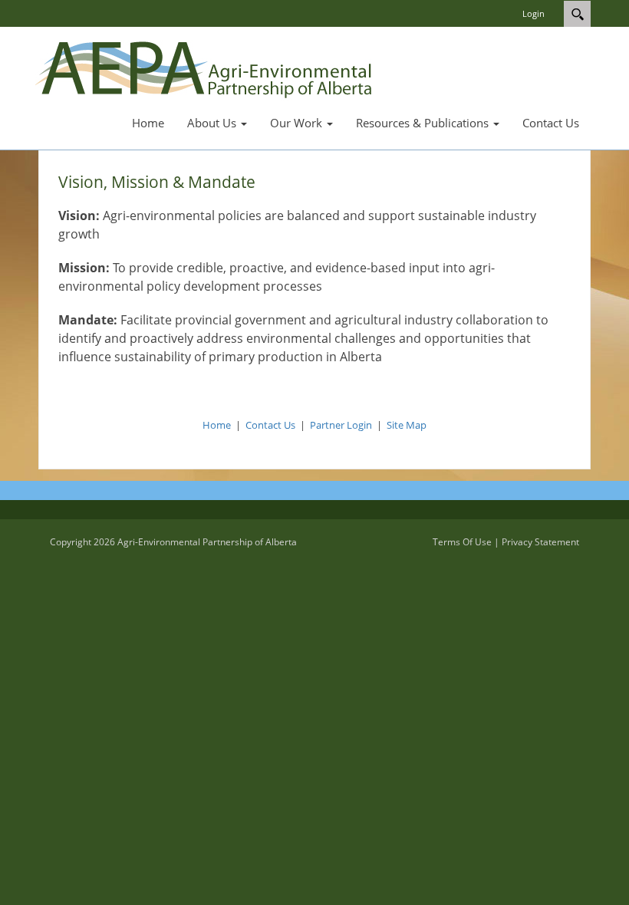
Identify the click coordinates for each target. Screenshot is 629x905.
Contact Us (270, 425)
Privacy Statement (540, 541)
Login (533, 13)
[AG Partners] (206, 67)
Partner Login (341, 425)
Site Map (406, 425)
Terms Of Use (462, 541)
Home (217, 425)
